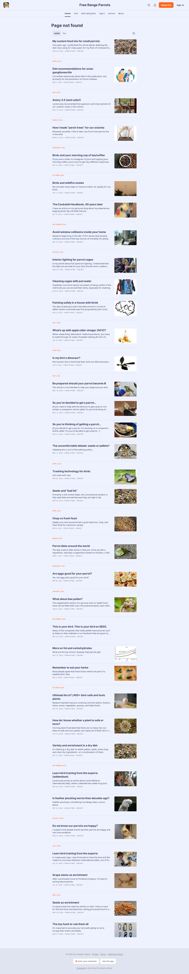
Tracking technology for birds (71, 471)
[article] (94, 47)
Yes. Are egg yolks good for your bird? (70, 577)
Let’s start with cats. (61, 475)
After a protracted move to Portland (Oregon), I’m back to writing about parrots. (79, 880)
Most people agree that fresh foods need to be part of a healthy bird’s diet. (78, 673)
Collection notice (115, 954)
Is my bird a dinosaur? (66, 358)
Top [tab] (64, 33)
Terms (103, 954)
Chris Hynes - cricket (74, 51)
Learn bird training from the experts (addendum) (75, 774)
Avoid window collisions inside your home (79, 232)
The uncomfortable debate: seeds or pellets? (81, 445)
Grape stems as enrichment (69, 875)
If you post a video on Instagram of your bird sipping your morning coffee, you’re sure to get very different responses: (80, 160)
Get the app (108, 961)
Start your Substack (87, 961)
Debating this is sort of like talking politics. (72, 449)
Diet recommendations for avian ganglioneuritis (72, 70)
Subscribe (166, 5)
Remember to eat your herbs (70, 667)
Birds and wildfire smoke (68, 182)
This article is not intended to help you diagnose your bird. (80, 387)
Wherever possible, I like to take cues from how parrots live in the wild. (80, 133)
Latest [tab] (57, 33)
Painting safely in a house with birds (75, 302)
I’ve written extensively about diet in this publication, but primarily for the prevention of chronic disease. (79, 77)
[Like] (54, 113)
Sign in (180, 5)
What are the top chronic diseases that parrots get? (76, 652)
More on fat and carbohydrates (72, 648)
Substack (81, 968)
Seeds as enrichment (65, 902)
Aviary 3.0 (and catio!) (66, 100)
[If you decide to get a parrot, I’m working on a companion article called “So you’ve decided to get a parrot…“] (80, 429)
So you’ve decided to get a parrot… (74, 402)
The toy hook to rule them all (70, 924)
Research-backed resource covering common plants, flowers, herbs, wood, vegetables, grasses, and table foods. (81, 704)
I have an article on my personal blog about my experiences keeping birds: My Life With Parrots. (80, 209)
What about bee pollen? (67, 599)
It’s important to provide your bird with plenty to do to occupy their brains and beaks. (78, 929)
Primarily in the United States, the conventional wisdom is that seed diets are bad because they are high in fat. (80, 496)
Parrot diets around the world (71, 546)
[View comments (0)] (73, 54)
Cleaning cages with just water (71, 281)
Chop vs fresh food (64, 518)
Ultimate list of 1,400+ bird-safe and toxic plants (78, 697)
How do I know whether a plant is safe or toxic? (77, 722)
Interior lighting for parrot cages (72, 259)
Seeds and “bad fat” (64, 490)
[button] (67, 13)
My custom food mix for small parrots (76, 41)
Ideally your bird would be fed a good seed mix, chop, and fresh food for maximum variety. (80, 523)
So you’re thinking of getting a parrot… (76, 424)
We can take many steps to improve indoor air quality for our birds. (81, 188)
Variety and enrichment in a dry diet (74, 745)
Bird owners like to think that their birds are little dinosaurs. (80, 361)
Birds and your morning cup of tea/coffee (78, 155)
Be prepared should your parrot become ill (79, 383)
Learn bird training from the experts (75, 853)
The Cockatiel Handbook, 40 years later (77, 204)
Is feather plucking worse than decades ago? (80, 798)
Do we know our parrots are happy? (75, 825)
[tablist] (59, 33)
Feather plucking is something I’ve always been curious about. (78, 803)
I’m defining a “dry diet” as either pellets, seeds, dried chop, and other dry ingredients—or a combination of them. (80, 750)
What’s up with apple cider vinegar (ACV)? (79, 330)
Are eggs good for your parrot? (72, 573)
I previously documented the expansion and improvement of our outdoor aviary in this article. (81, 105)
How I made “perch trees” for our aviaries (78, 127)
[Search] (149, 5)
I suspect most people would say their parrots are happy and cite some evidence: (81, 831)
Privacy (95, 954)
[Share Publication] (155, 5)
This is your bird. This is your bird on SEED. (79, 626)
